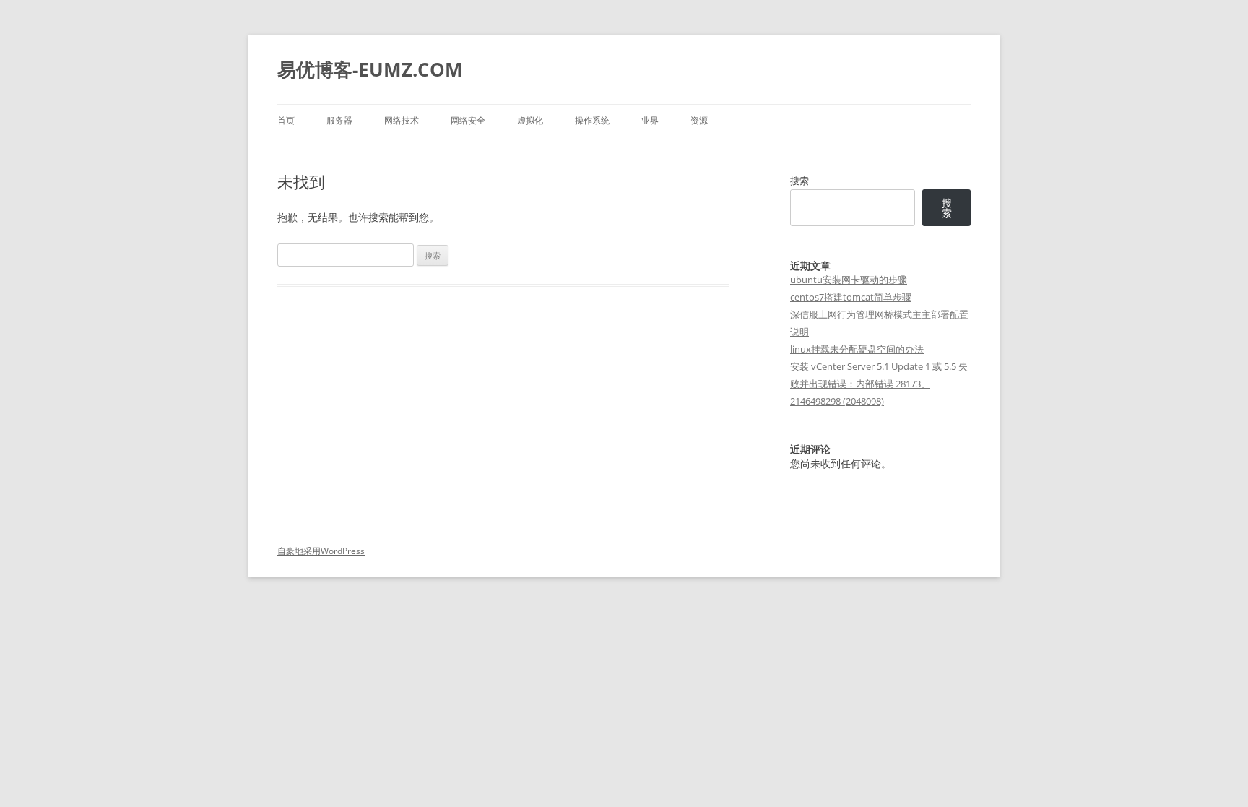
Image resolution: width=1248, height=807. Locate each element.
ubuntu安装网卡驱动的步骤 (848, 279)
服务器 (339, 120)
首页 (286, 120)
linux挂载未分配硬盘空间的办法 (857, 348)
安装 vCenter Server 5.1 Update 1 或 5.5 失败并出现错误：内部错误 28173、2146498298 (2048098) (879, 383)
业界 (650, 120)
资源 (699, 120)
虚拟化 (530, 120)
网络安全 (468, 120)
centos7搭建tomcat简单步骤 (850, 296)
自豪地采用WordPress (321, 551)
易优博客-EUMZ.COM (370, 69)
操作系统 (592, 120)
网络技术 (401, 120)
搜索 (799, 180)
